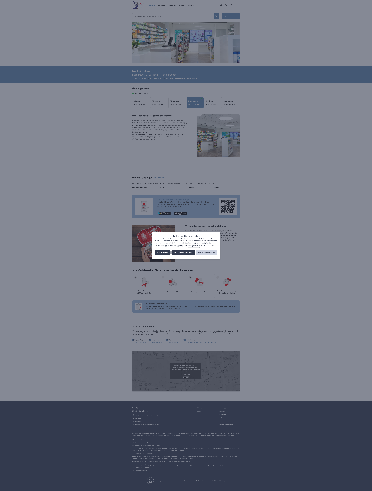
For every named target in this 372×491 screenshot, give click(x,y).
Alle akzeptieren (162, 252)
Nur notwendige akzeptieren (183, 252)
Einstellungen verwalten (206, 252)
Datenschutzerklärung (194, 247)
